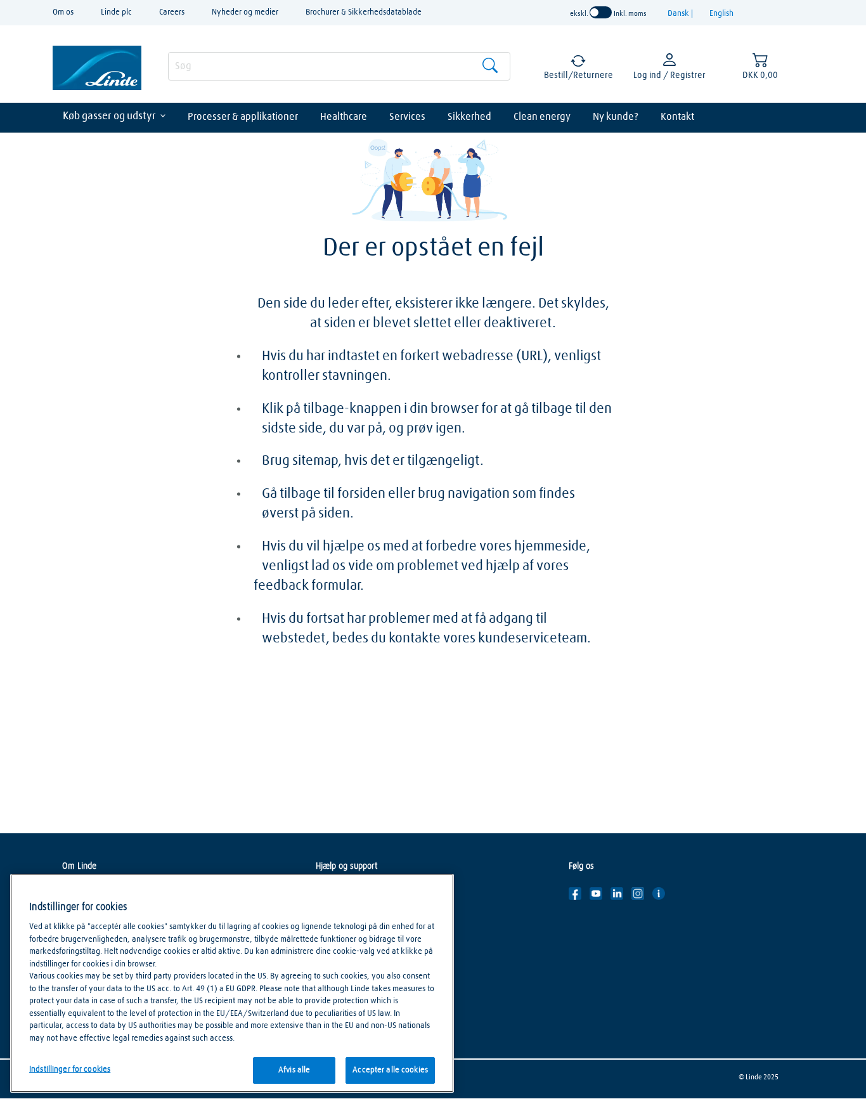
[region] (232, 983)
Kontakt (677, 117)
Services (407, 117)
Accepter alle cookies (390, 1070)
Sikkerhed (469, 117)
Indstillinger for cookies (69, 1069)
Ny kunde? (615, 117)
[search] (339, 66)
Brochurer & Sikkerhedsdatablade (364, 12)
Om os (63, 12)
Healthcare (343, 117)
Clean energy (542, 117)
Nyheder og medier (245, 12)
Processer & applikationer (243, 117)
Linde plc (116, 12)
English (721, 14)
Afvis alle (294, 1070)
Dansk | (681, 14)
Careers (171, 12)
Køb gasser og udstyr (109, 116)
